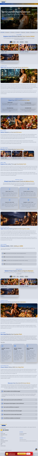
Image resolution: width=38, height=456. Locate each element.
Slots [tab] (14, 276)
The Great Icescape (4, 434)
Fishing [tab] (26, 276)
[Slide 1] (17, 28)
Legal (1, 443)
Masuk (28, 453)
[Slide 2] (19, 28)
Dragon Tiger (3, 433)
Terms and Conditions (4, 440)
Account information (7, 18)
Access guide (18, 18)
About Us (2, 439)
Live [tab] (17, 276)
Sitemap (36, 450)
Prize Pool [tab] (21, 276)
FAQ (1, 444)
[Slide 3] (20, 28)
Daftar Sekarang (22, 453)
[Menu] (36, 1)
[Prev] (34, 149)
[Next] (36, 149)
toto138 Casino (3, 445)
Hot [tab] (11, 276)
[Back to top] (36, 449)
